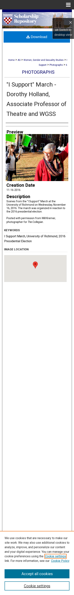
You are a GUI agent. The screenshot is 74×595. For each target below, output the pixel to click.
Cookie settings (55, 556)
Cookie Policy (60, 561)
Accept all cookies (37, 574)
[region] (37, 563)
